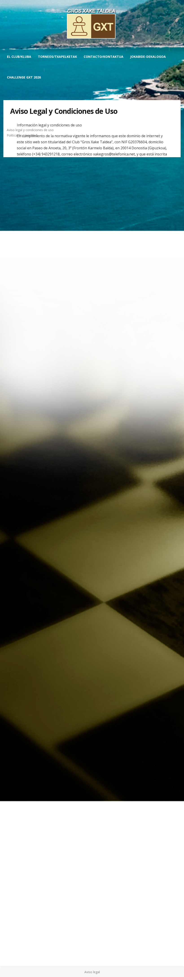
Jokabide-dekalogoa (148, 56)
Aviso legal (92, 972)
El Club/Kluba (19, 56)
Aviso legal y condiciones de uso (30, 130)
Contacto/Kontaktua (103, 56)
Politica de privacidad (22, 135)
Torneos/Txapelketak (57, 56)
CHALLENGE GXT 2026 (24, 77)
